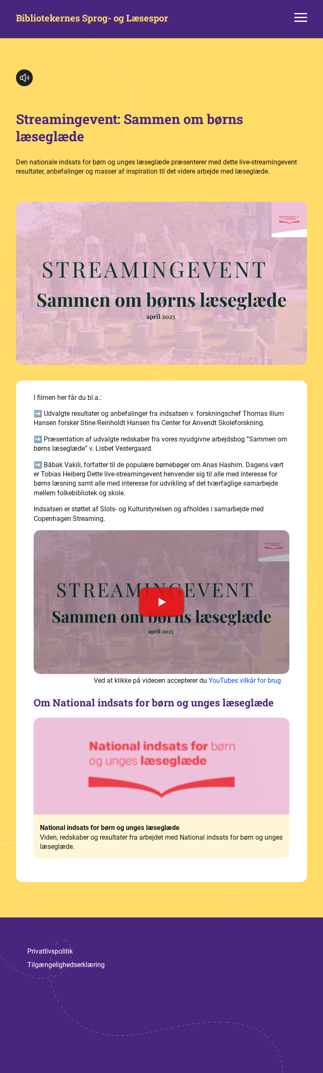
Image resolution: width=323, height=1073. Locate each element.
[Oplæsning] (24, 77)
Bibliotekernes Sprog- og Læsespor (92, 18)
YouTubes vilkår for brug (245, 680)
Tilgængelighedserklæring (66, 965)
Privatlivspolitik (50, 951)
